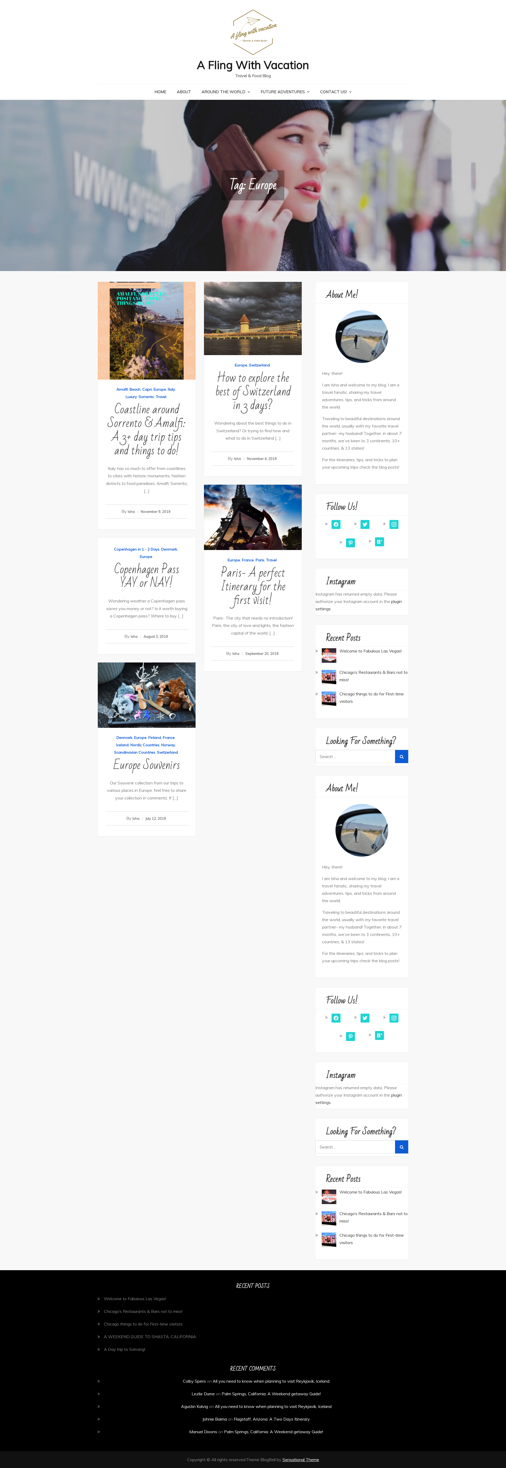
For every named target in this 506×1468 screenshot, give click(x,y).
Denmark (169, 549)
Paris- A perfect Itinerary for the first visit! (253, 587)
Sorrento (146, 396)
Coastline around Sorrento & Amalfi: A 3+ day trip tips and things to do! (147, 430)
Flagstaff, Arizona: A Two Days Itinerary (272, 1419)
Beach (135, 389)
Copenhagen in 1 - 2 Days (136, 549)
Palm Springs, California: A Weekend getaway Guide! (271, 1393)
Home (160, 91)
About (184, 91)
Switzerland (259, 365)
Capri (147, 389)
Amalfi (122, 389)
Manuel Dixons (203, 1431)
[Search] (401, 756)
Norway (168, 745)
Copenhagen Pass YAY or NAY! (146, 576)
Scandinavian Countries (134, 752)
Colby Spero (194, 1381)
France (248, 560)
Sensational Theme (301, 1459)
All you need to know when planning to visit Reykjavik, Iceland (271, 1381)
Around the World (223, 91)
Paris (260, 560)
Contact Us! (333, 91)
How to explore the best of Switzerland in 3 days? (253, 392)
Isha (131, 511)
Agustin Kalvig (194, 1406)
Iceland (122, 745)
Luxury (131, 396)
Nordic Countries (144, 745)
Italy (171, 389)
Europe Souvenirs (147, 765)
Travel (161, 396)
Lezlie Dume (203, 1393)
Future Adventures (283, 91)
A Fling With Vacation (253, 65)
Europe (160, 389)
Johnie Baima (214, 1419)
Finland (154, 737)
